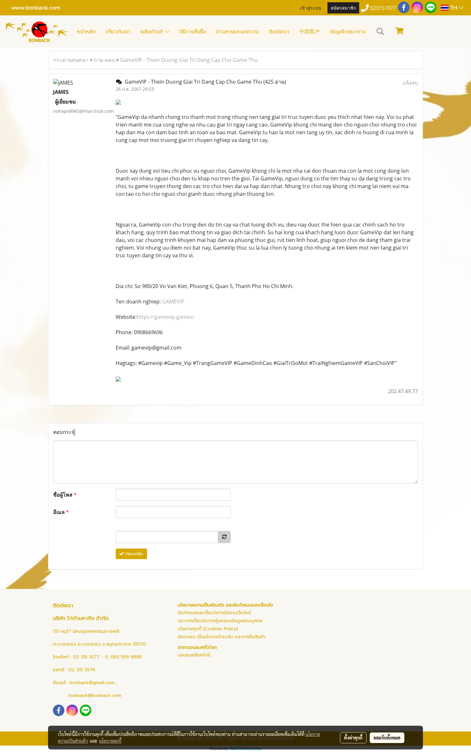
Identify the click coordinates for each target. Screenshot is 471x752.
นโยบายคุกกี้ (110, 741)
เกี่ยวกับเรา (118, 32)
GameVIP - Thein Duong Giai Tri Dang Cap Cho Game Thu (189, 59)
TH (454, 7)
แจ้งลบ (410, 82)
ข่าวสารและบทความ (237, 32)
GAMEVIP (173, 301)
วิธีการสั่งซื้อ (192, 32)
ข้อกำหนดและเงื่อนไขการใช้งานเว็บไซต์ (214, 612)
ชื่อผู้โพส (65, 494)
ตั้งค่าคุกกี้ (353, 737)
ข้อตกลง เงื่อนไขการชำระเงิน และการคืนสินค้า (221, 636)
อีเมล (61, 512)
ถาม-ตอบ (104, 59)
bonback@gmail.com (92, 682)
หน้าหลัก (86, 32)
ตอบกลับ (133, 553)
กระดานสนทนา (70, 59)
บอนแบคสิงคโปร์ (194, 655)
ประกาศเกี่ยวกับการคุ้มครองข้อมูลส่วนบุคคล (220, 620)
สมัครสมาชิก (343, 7)
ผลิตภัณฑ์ (153, 32)
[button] (380, 31)
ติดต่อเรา (279, 32)
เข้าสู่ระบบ (310, 7)
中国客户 (309, 32)
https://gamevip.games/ (165, 316)
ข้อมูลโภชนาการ (347, 32)
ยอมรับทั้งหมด (387, 737)
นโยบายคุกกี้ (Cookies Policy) (208, 628)
